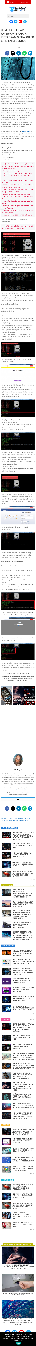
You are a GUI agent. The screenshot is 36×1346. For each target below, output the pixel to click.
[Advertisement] (18, 728)
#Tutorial (9, 820)
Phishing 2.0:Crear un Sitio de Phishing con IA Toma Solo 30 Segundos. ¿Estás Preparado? (23, 1105)
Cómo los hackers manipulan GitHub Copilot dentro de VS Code (22, 845)
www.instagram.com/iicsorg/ (18, 789)
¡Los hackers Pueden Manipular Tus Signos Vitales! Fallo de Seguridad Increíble (23, 1008)
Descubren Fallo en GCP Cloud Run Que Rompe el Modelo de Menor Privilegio (23, 998)
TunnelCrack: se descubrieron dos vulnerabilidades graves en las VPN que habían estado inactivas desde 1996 (22, 893)
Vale (18, 1343)
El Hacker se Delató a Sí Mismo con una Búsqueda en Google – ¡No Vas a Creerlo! (23, 1168)
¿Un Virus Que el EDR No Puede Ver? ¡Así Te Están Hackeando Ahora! (22, 1224)
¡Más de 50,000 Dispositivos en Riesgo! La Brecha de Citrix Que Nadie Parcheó (22, 980)
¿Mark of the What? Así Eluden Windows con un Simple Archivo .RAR (23, 989)
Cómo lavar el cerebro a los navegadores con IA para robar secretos (22, 854)
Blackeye (15, 820)
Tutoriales (25, 818)
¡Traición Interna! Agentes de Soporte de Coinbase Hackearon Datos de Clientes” (23, 1159)
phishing (25, 820)
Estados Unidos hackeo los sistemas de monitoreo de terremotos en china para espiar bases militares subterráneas (22, 914)
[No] (34, 1339)
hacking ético (25, 131)
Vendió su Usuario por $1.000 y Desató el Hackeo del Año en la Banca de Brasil (23, 1150)
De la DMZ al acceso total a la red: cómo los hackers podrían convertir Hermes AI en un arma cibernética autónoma (23, 836)
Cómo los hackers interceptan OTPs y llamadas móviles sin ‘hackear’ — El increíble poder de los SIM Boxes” (22, 1086)
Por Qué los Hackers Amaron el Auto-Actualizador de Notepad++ (22, 1140)
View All (32, 879)
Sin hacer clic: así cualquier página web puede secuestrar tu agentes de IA (22, 864)
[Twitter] (18, 799)
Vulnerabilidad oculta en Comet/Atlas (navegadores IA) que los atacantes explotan (23, 961)
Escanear (19, 818)
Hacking (20, 820)
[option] (6, 695)
